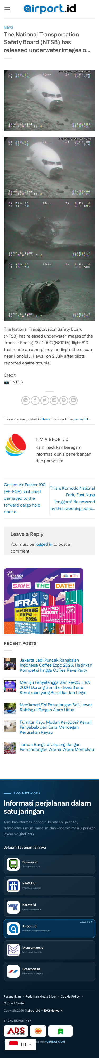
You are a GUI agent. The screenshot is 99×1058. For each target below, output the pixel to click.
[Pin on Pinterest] (63, 400)
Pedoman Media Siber (41, 997)
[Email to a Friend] (54, 400)
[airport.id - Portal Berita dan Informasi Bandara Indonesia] (49, 9)
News (8, 28)
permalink (81, 419)
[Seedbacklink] (38, 1031)
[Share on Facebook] (35, 400)
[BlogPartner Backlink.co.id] (60, 1031)
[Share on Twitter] (44, 400)
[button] (7, 9)
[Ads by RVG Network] (16, 1031)
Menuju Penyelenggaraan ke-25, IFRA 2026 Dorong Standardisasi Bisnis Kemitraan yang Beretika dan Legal (55, 687)
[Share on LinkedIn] (73, 400)
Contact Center (14, 1003)
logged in (43, 544)
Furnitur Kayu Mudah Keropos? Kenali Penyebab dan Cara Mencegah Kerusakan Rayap (55, 727)
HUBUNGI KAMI (54, 1042)
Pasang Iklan (12, 997)
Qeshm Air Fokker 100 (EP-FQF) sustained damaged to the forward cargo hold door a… (24, 498)
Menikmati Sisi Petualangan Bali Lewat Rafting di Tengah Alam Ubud (56, 708)
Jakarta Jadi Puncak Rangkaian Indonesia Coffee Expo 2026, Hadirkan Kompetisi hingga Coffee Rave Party (56, 665)
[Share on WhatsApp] (25, 400)
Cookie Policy (70, 997)
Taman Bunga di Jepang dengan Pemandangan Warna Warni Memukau (57, 747)
